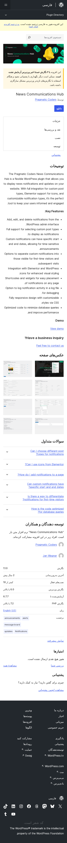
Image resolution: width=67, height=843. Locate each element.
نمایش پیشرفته (55, 640)
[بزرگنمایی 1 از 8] (59, 365)
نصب (57, 137)
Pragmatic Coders (45, 99)
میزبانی (60, 721)
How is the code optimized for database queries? (47, 510)
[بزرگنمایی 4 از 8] (27, 384)
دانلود (59, 108)
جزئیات (56, 121)
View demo (57, 328)
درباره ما (59, 710)
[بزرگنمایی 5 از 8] (59, 403)
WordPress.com (53, 766)
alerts (25, 618)
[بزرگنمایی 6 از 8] (27, 403)
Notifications (21, 631)
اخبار (61, 716)
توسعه (57, 146)
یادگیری (59, 738)
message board (12, 624)
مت (60, 772)
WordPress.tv (54, 755)
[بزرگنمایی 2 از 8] (27, 365)
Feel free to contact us (50, 345)
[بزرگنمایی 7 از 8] (59, 422)
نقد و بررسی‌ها (52, 129)
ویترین (28, 710)
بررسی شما (57, 665)
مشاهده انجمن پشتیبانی (51, 690)
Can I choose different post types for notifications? (47, 452)
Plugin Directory (55, 14)
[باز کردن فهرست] (5, 5)
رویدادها (27, 744)
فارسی (52, 798)
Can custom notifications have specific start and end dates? (45, 485)
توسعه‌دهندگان (56, 749)
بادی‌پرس (57, 783)
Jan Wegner (50, 555)
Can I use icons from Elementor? (44, 464)
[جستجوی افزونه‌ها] (29, 37)
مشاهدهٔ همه (10, 665)
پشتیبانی (56, 154)
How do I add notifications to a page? (41, 474)
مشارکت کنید (24, 738)
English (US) (9, 610)
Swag (27, 755)
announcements (12, 618)
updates (9, 631)
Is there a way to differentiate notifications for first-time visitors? (43, 498)
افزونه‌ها (27, 721)
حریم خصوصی (56, 727)
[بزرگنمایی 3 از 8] (59, 384)
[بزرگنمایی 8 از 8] (27, 422)
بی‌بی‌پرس (57, 777)
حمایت (26, 749)
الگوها (29, 727)
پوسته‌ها (27, 716)
